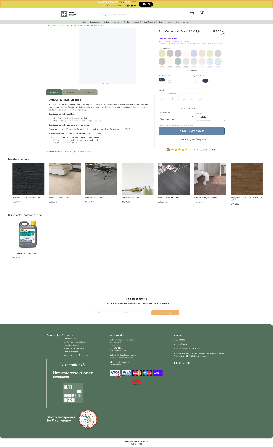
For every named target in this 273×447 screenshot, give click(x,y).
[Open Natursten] (121, 22)
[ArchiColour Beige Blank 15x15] (186, 53)
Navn (125, 309)
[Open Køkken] (110, 22)
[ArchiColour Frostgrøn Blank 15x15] (186, 61)
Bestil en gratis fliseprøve (193, 139)
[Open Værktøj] (140, 22)
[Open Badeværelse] (101, 22)
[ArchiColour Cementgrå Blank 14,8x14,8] (218, 53)
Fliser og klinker (64, 25)
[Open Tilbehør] (131, 22)
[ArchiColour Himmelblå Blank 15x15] (210, 61)
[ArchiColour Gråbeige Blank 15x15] (202, 61)
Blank (162, 80)
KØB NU (146, 4)
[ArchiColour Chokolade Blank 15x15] (162, 61)
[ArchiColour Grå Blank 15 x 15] (194, 61)
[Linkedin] (188, 363)
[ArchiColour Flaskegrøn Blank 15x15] (178, 61)
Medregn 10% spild (167, 119)
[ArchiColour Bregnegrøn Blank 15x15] (210, 53)
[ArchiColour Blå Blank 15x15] (194, 53)
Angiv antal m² (165, 112)
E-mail (96, 309)
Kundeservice (192, 16)
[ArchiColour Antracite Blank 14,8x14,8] (170, 53)
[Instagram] (180, 363)
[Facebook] (175, 363)
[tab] (54, 92)
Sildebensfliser (86, 151)
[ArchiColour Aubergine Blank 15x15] (178, 53)
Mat (169, 81)
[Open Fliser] (87, 22)
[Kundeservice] (192, 12)
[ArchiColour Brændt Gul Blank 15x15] (202, 53)
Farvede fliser (75, 25)
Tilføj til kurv (192, 131)
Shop (55, 25)
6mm (197, 81)
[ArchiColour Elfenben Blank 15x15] (170, 61)
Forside (49, 25)
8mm (205, 81)
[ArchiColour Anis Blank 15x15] (162, 53)
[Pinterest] (184, 363)
